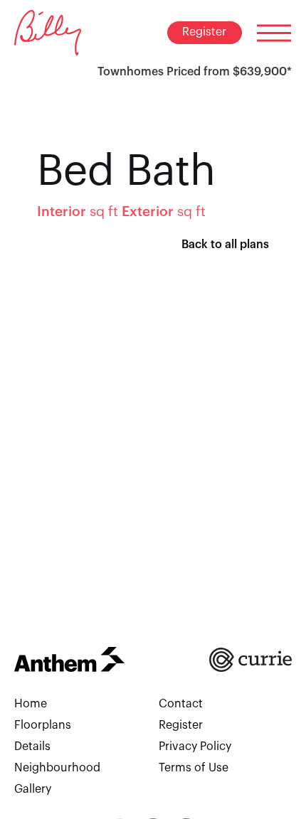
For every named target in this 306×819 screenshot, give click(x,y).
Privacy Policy (195, 746)
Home (30, 704)
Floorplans (42, 725)
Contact (181, 704)
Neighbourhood (57, 768)
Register (204, 32)
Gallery (32, 789)
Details (32, 746)
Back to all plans (225, 244)
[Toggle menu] (274, 32)
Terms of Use (193, 768)
